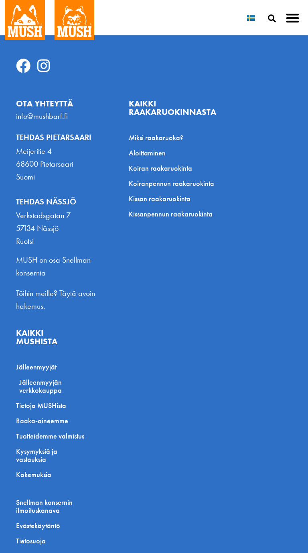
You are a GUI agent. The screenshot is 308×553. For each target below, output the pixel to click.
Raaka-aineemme (42, 420)
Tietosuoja (31, 541)
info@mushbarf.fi (42, 116)
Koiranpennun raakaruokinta (171, 183)
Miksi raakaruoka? (156, 137)
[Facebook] (23, 66)
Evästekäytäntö (38, 526)
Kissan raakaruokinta (159, 198)
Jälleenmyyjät (36, 366)
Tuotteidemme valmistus (50, 436)
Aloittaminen (147, 152)
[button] (293, 18)
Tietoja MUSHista (41, 405)
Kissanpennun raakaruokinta (171, 213)
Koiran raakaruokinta (160, 168)
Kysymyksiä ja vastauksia (36, 455)
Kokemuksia (33, 474)
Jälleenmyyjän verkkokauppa (40, 386)
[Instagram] (43, 66)
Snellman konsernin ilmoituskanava (44, 506)
